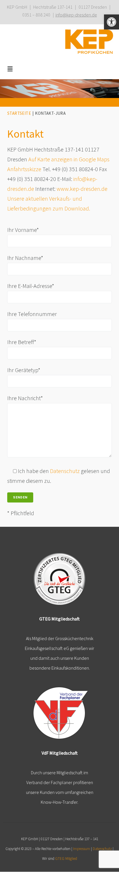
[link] (111, 21)
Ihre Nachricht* (25, 398)
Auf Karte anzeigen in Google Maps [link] (68, 159)
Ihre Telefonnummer (32, 313)
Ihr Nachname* (25, 257)
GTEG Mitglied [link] (66, 858)
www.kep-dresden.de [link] (82, 188)
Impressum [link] (81, 848)
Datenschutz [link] (65, 470)
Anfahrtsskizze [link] (24, 169)
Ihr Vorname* (23, 229)
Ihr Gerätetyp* (23, 370)
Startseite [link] (19, 113)
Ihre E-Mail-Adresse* (30, 285)
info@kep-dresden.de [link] (76, 15)
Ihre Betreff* (21, 342)
